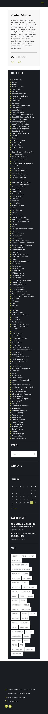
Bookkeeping (17, 154)
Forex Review (17, 236)
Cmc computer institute (21, 182)
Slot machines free (19, 362)
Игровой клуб (17, 417)
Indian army (16, 266)
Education (16, 203)
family (14, 212)
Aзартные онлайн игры (20, 96)
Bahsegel (15, 103)
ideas (23, 600)
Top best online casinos (21, 385)
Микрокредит (17, 427)
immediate (16, 605)
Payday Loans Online (20, 327)
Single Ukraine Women (20, 357)
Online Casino (17, 313)
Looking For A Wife (19, 285)
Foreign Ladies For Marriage (22, 229)
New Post (15, 306)
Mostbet (15, 299)
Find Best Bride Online (20, 220)
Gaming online (17, 247)
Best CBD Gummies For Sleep (23, 117)
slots (26, 636)
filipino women (17, 215)
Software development (21, 369)
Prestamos (16, 341)
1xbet (14, 84)
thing (14, 645)
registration (17, 632)
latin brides (16, 278)
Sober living (16, 366)
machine (15, 618)
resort (29, 632)
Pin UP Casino (17, 329)
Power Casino (17, 336)
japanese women (18, 275)
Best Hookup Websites (21, 126)
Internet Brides (18, 268)
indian (26, 605)
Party (14, 627)
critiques (16, 587)
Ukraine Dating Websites (21, 394)
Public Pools (16, 345)
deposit (15, 592)
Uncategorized (18, 396)
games (30, 596)
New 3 (14, 303)
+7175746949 (12, 701)
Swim (26, 640)
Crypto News (17, 192)
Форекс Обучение (18, 436)
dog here (15, 201)
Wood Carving (17, 413)
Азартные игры (17, 415)
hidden (14, 600)
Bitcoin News (17, 143)
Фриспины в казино (19, 438)
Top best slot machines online (23, 387)
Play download (17, 334)
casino (25, 574)
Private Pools (17, 343)
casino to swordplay (19, 175)
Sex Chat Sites (17, 354)
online (14, 623)
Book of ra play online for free (23, 152)
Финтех (15, 431)
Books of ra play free (20, 157)
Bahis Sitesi (16, 101)
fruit (22, 596)
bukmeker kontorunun (21, 569)
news (14, 308)
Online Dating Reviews (20, 315)
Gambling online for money (22, 245)
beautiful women (18, 112)
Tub (21, 645)
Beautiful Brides (18, 110)
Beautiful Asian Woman (21, 105)
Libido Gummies (18, 282)
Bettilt (14, 138)
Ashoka (15, 91)
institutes (26, 609)
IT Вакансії (16, 271)
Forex (14, 231)
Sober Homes (17, 364)
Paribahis (15, 317)
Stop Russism (17, 378)
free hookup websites (20, 240)
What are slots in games (21, 399)
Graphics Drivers (18, 250)
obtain (25, 618)
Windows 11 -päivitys (20, 406)
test (13, 382)
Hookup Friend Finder (20, 254)
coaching (27, 578)
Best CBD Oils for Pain (20, 119)
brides (14, 161)
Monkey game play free (21, 294)
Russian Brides (17, 352)
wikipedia (15, 403)
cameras (15, 574)
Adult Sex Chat (18, 87)
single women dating (20, 359)
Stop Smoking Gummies (21, 380)
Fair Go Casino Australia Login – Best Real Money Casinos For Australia (23, 525)
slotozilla (16, 636)
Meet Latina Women (19, 292)
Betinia (15, 136)
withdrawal (17, 654)
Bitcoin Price (17, 145)
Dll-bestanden (18, 198)
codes (25, 583)
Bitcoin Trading (18, 147)
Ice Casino (16, 264)
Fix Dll (14, 226)
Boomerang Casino (19, 159)
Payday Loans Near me (20, 324)
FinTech (15, 224)
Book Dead (16, 560)
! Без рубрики (17, 80)
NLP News (15, 310)
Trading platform (18, 389)
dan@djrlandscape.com (16, 697)
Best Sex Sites (17, 131)
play (13, 331)
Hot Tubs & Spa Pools (20, 257)
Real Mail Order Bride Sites (22, 350)
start (14, 373)
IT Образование (18, 273)
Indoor (15, 609)
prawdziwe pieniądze (20, 338)
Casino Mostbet (21, 15)
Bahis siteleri (17, 98)
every (14, 596)
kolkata (15, 614)
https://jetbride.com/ (20, 261)
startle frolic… (17, 375)
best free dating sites (20, 124)
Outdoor (24, 623)
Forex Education (18, 233)
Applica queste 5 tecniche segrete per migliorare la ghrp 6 (23, 535)
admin (13, 57)
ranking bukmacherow (20, 347)
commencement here (20, 185)
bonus (32, 556)
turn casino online (19, 392)
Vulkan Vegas (17, 649)
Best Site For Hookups (20, 133)
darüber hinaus (29, 587)
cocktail (15, 583)
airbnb (23, 556)
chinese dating (18, 180)
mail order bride (18, 287)
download (26, 592)
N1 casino (15, 301)
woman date (17, 408)
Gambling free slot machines (23, 243)
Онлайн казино (17, 429)
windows (29, 649)
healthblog (16, 252)
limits (24, 614)
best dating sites (18, 122)
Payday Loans (17, 322)
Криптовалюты (17, 424)
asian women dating (19, 94)
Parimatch (16, 320)
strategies (16, 640)
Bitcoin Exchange (18, 140)
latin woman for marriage (21, 280)
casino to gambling (19, 171)
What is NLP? (17, 401)
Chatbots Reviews (19, 177)
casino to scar (17, 173)
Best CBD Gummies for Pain (22, 115)
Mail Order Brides (18, 289)
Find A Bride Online (19, 217)
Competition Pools (19, 187)
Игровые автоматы (19, 420)
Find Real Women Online (21, 222)
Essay (14, 208)
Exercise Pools (17, 210)
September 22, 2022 (18, 539)
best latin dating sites (20, 129)
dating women (17, 196)
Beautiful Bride (18, 108)
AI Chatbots (16, 89)
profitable (24, 627)
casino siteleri (17, 168)
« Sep (14, 508)
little (33, 614)
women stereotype (19, 410)
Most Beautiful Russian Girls (23, 296)
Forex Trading (17, 238)
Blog (13, 150)
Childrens (16, 578)
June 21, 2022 (21, 57)
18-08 (14, 82)
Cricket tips (16, 189)
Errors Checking (18, 205)
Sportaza (15, 371)
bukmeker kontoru (19, 565)
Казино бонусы (17, 422)
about (14, 556)
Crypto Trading (18, 194)
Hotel (14, 259)
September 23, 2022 (18, 529)
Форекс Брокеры (18, 434)
